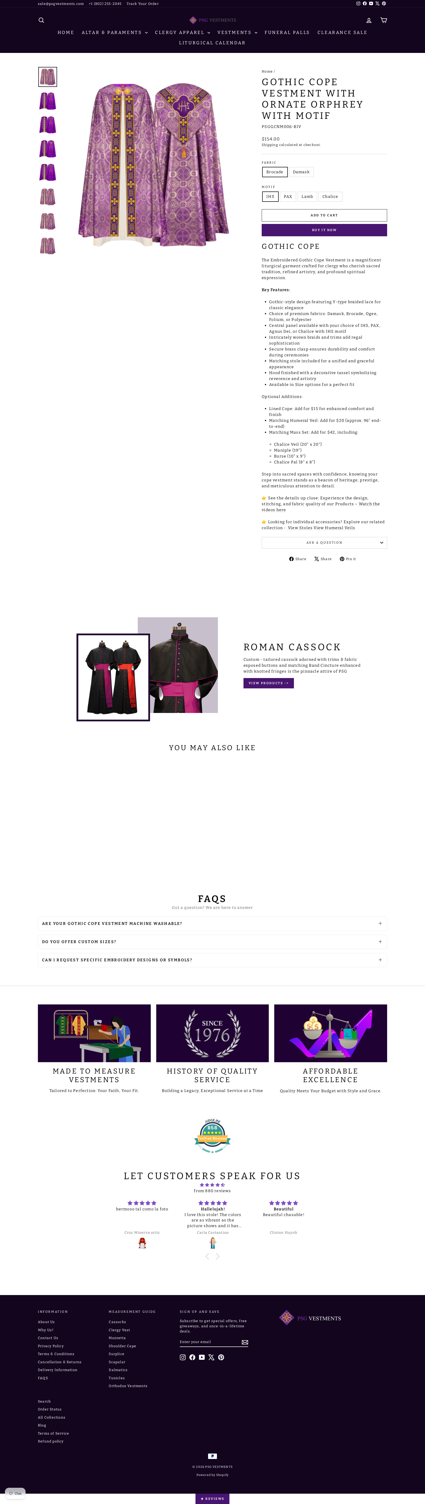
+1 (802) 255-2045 (105, 4)
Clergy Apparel (180, 32)
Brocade (274, 172)
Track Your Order (143, 4)
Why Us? (46, 1330)
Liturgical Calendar (212, 43)
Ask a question (324, 542)
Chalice (330, 196)
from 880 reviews (212, 1190)
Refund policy (51, 1441)
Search (44, 1401)
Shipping (270, 145)
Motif (268, 187)
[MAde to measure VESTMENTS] (94, 1033)
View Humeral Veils (334, 527)
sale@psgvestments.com (61, 4)
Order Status (50, 1409)
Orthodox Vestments (128, 1386)
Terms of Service (53, 1433)
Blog (42, 1425)
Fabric (269, 162)
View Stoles (300, 527)
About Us (46, 1322)
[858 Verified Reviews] (212, 1155)
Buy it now (324, 230)
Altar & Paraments (113, 32)
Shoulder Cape (122, 1346)
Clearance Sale (342, 32)
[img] (212, 1185)
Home (66, 32)
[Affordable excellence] (330, 1033)
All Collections (51, 1417)
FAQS (43, 1378)
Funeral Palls (287, 32)
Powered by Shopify (213, 1475)
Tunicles (117, 1378)
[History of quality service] (212, 1033)
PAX (288, 196)
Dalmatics (118, 1370)
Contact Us (48, 1338)
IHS (270, 196)
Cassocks (117, 1322)
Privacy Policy (51, 1346)
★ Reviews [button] (212, 1499)
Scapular (117, 1362)
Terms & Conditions (56, 1354)
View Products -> (269, 683)
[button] (208, 1256)
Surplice (116, 1354)
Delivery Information (57, 1370)
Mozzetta (117, 1338)
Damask (301, 172)
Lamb (307, 196)
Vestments (235, 32)
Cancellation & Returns (60, 1362)
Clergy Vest (119, 1330)
